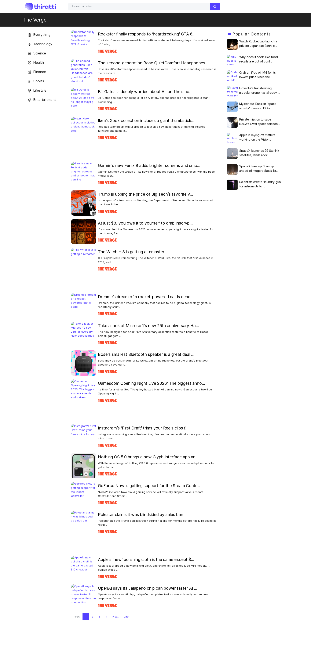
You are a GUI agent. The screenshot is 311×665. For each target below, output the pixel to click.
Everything (41, 35)
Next (115, 616)
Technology (42, 44)
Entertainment (44, 100)
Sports (38, 81)
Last (126, 616)
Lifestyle (39, 90)
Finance (39, 72)
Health (38, 62)
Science (39, 53)
